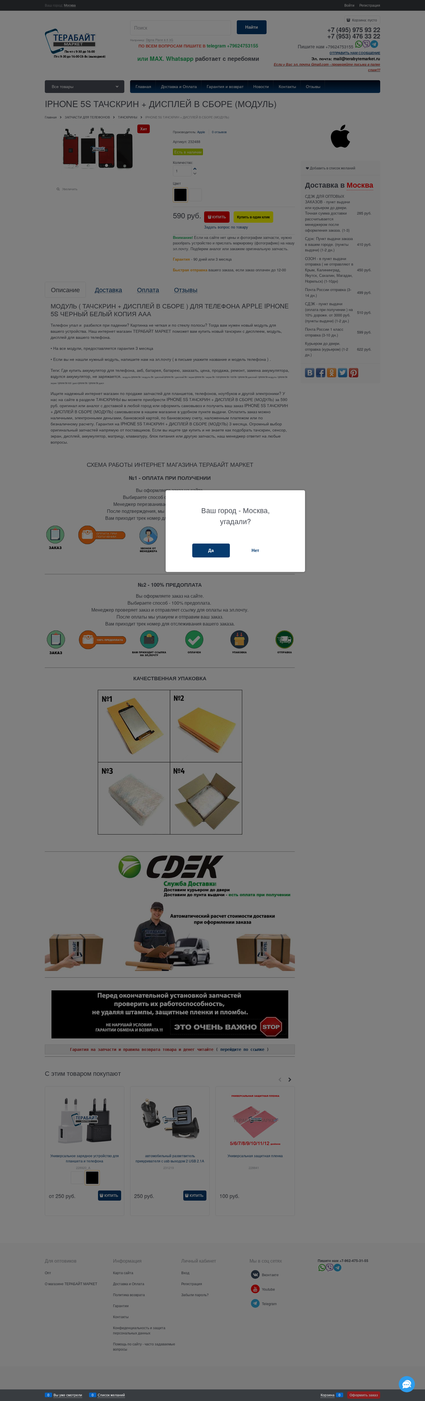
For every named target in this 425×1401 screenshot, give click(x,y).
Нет (255, 550)
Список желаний (111, 1394)
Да (211, 550)
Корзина (328, 1394)
